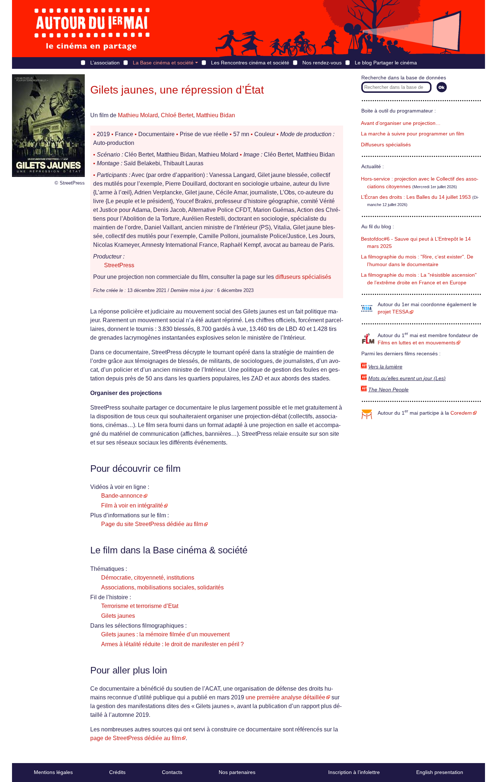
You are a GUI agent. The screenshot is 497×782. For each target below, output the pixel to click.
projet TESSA (393, 312)
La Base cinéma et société (163, 63)
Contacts (172, 772)
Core (461, 413)
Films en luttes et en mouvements (417, 342)
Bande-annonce (122, 496)
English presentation (439, 772)
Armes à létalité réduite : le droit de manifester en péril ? (172, 644)
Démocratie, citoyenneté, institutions (147, 577)
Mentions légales (53, 772)
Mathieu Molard (138, 115)
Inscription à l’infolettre (354, 772)
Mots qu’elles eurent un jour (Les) (407, 378)
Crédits (117, 772)
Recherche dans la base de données (403, 77)
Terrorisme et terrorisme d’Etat (139, 606)
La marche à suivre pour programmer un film (412, 134)
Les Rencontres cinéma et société (250, 63)
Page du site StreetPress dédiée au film (152, 524)
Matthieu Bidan (215, 115)
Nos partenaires (237, 772)
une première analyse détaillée (285, 697)
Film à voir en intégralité (132, 505)
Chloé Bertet (177, 115)
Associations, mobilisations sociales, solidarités (162, 587)
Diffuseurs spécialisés (386, 144)
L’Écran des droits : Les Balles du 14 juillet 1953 (416, 197)
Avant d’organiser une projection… (401, 123)
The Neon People (388, 389)
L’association (105, 63)
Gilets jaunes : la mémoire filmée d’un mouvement (165, 634)
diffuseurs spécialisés (303, 277)
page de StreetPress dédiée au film (135, 738)
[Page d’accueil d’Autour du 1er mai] (92, 28)
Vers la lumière (385, 367)
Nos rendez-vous (322, 63)
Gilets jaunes (118, 616)
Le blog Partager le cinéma (386, 63)
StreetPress (119, 265)
